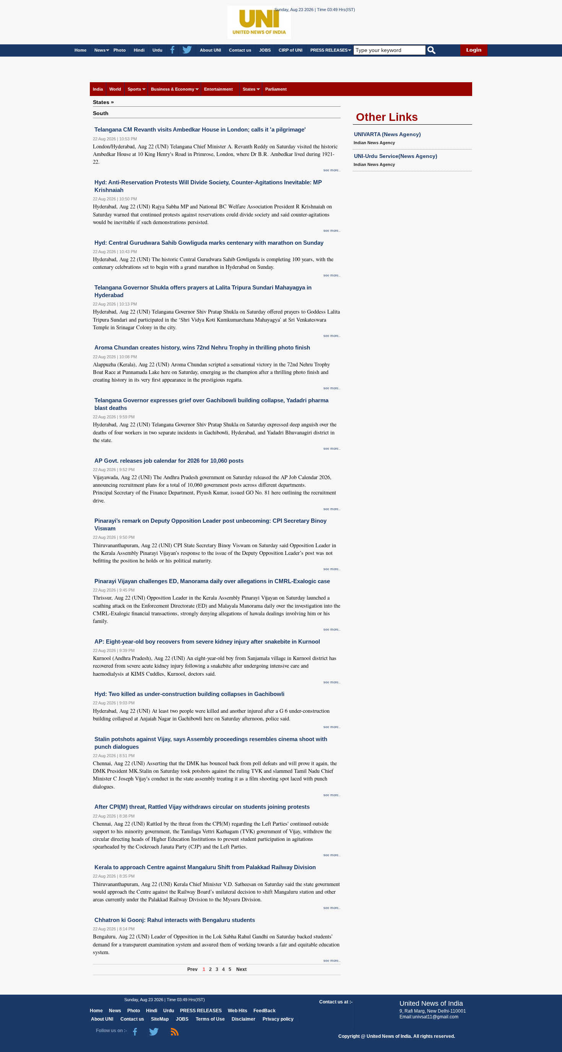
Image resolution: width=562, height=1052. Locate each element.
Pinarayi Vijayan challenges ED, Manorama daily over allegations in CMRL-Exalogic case (212, 581)
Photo (120, 50)
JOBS (265, 50)
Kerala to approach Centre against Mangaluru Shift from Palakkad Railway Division (205, 867)
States (249, 89)
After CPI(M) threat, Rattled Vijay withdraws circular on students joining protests (202, 806)
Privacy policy (278, 1019)
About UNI (210, 50)
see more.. (332, 170)
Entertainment (218, 89)
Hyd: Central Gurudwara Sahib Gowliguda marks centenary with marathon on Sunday (208, 242)
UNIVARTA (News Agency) (387, 134)
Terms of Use (210, 1019)
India (98, 89)
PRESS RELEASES (329, 50)
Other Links (387, 117)
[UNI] (238, 21)
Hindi (139, 50)
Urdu (157, 50)
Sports (134, 89)
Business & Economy (172, 89)
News (100, 50)
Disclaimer (243, 1019)
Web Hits (237, 1010)
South (101, 113)
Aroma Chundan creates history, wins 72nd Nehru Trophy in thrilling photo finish (202, 347)
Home (80, 50)
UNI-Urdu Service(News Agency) (395, 156)
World (115, 89)
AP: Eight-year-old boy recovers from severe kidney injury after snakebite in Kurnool (207, 641)
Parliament (276, 89)
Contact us (240, 50)
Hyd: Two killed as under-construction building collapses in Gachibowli (189, 694)
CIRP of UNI (290, 50)
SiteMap (160, 1019)
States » (103, 102)
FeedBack (264, 1010)
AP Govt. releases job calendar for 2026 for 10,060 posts (169, 460)
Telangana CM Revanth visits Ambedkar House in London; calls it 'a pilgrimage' (200, 129)
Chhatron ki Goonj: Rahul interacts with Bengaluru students (174, 920)
